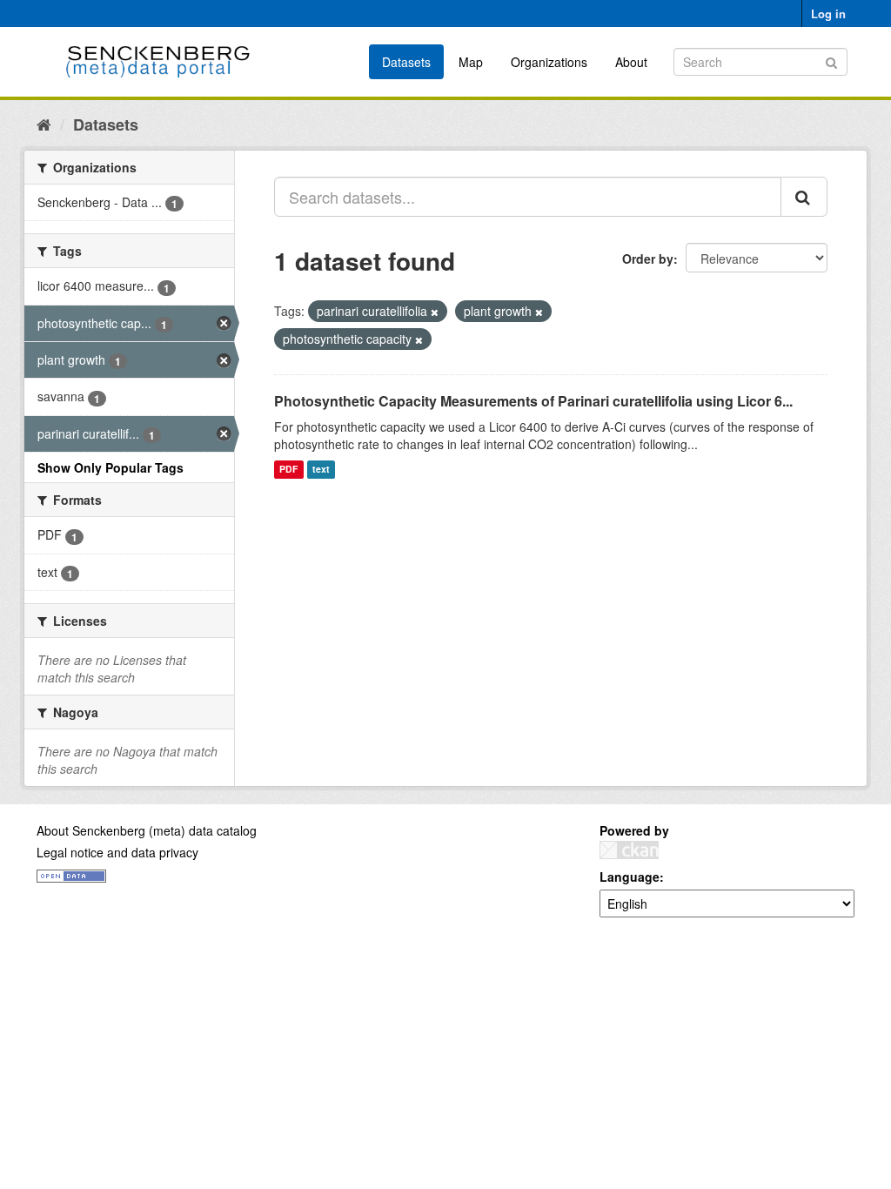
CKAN (629, 850)
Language (630, 876)
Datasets (406, 62)
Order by (647, 258)
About (631, 62)
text (321, 469)
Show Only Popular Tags (110, 467)
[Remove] (435, 312)
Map (471, 62)
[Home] (44, 123)
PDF (288, 469)
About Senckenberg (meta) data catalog (147, 830)
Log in (828, 13)
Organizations (549, 62)
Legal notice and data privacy (117, 852)
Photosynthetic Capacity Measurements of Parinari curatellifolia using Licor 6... (533, 401)
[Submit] (831, 60)
